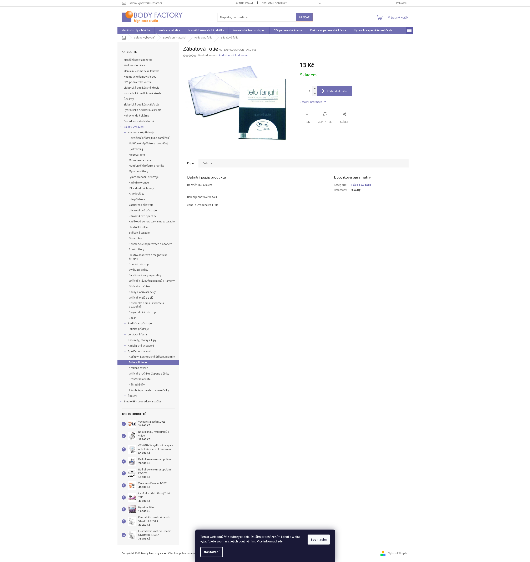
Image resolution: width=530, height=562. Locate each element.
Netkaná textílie (138, 368)
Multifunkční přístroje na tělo (146, 166)
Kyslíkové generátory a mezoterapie (152, 222)
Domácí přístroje (139, 264)
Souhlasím (319, 539)
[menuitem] (136, 30)
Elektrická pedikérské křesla (141, 88)
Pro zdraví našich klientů (139, 121)
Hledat (304, 17)
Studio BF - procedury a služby (143, 401)
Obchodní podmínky (274, 3)
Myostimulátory (138, 171)
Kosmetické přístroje (141, 132)
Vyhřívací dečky (138, 270)
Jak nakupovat (243, 3)
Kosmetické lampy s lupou (140, 77)
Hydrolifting (136, 149)
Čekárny (129, 99)
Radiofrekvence (139, 183)
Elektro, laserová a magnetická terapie (148, 257)
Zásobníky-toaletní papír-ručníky (149, 390)
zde (280, 541)
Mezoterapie (137, 155)
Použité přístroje (138, 329)
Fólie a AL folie (138, 362)
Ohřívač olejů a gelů (141, 298)
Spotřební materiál (139, 351)
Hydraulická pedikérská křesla (142, 110)
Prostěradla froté (140, 379)
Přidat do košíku (337, 91)
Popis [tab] (190, 163)
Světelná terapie (139, 233)
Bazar (132, 318)
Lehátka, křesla (137, 334)
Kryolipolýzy (136, 194)
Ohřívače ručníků (139, 286)
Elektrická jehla (138, 227)
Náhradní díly (137, 385)
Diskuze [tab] (207, 163)
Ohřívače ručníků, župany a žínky (149, 374)
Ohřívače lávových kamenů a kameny (152, 281)
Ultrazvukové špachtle (143, 216)
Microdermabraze (140, 160)
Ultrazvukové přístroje (143, 210)
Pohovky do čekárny (136, 116)
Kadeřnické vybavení (141, 346)
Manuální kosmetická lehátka (141, 71)
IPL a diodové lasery (141, 188)
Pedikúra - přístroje (140, 323)
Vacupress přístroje (141, 205)
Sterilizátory (136, 249)
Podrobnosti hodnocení (233, 56)
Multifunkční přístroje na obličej (148, 143)
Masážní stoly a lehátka (138, 60)
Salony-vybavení (134, 127)
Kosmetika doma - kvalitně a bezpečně (146, 305)
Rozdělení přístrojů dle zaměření (149, 138)
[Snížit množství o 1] (315, 93)
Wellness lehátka (134, 65)
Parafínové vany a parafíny (145, 275)
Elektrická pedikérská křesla (141, 105)
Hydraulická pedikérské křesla (142, 93)
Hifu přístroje (137, 199)
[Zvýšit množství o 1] (315, 88)
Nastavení (211, 552)
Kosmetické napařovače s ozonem (150, 244)
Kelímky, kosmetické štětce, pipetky (152, 357)
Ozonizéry (135, 238)
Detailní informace (311, 102)
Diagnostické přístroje (143, 312)
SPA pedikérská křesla (138, 82)
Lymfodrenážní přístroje (144, 177)
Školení (132, 396)
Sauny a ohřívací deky (142, 292)
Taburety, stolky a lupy (142, 340)
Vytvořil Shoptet (398, 553)
